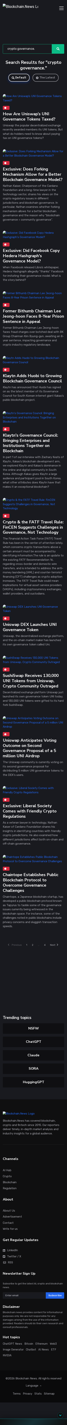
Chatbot (31, 1349)
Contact (8, 1223)
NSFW (33, 1028)
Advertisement (12, 1217)
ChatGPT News (12, 1343)
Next (52, 944)
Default (20, 77)
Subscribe (55, 1295)
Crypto (7, 1176)
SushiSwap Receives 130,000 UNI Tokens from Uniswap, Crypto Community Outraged (31, 681)
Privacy (27, 1393)
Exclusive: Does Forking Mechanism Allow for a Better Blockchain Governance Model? (32, 174)
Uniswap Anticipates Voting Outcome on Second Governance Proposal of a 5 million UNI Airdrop (29, 748)
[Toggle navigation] (61, 8)
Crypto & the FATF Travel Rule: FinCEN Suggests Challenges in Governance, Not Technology (33, 527)
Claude (33, 1055)
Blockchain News (26, 1378)
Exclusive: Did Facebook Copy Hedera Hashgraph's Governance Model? (31, 256)
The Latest (47, 77)
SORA (34, 1068)
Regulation (10, 1188)
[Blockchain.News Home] (20, 8)
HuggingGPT (33, 1082)
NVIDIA (7, 1355)
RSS (10, 1262)
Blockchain (10, 1182)
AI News (43, 1349)
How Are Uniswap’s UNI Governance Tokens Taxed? (29, 116)
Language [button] (32, 1385)
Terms (17, 1393)
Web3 (53, 1343)
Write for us (10, 1229)
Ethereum (41, 1343)
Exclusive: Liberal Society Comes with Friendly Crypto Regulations (30, 811)
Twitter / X (14, 1256)
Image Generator (13, 1349)
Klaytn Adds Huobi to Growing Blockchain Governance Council (32, 378)
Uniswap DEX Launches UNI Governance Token (30, 627)
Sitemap (49, 1393)
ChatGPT (33, 1041)
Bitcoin (28, 1343)
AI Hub (7, 1170)
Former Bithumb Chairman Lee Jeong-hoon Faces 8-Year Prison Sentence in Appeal (33, 316)
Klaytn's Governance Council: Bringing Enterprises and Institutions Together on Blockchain (30, 443)
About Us (9, 1210)
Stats (38, 1393)
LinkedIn (12, 1250)
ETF (53, 1349)
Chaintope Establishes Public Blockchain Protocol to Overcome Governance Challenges (30, 882)
